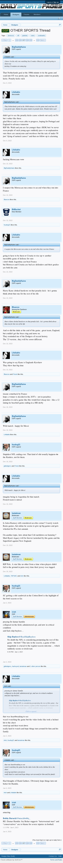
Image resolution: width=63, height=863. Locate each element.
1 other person (35, 666)
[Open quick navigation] (60, 25)
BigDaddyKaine (19, 47)
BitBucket (16, 209)
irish (22, 576)
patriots (25, 35)
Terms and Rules (56, 860)
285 (16, 40)
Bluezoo (7, 199)
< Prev (4, 40)
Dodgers (16, 14)
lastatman (16, 513)
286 (20, 40)
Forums (26, 14)
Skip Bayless (13, 636)
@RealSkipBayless (27, 636)
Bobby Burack (9, 818)
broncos (11, 35)
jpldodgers (7, 466)
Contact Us (53, 856)
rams (33, 35)
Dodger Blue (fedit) (8, 856)
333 (37, 40)
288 (27, 40)
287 (23, 40)
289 (30, 40)
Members (37, 14)
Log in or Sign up (53, 2)
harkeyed (15, 666)
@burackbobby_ (23, 818)
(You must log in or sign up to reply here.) (47, 840)
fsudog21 (7, 225)
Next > (42, 40)
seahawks (41, 35)
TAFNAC (14, 576)
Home (6, 14)
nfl (18, 35)
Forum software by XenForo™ (11, 860)
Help (60, 856)
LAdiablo (16, 92)
